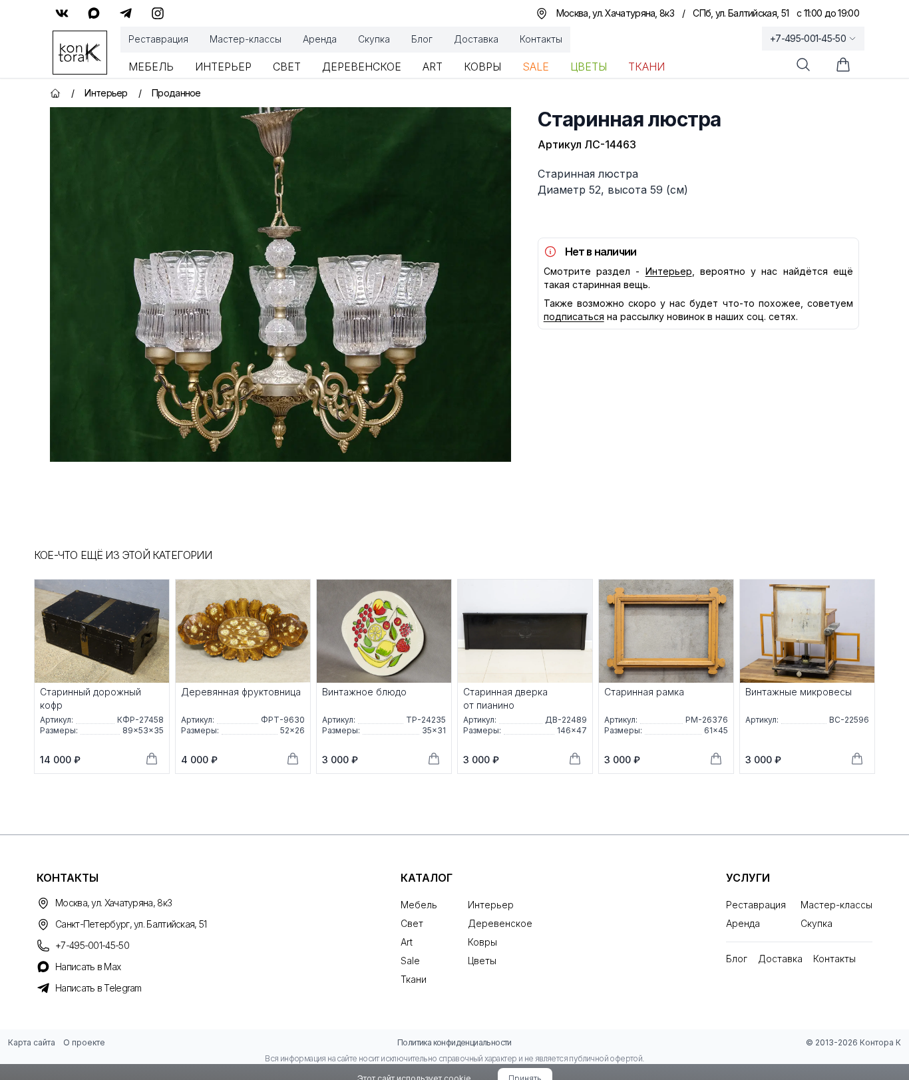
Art (433, 66)
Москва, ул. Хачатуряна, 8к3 (113, 902)
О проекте (84, 1042)
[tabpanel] (280, 284)
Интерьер (223, 66)
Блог (422, 39)
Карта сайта (31, 1042)
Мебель (151, 66)
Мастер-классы (245, 39)
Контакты (541, 39)
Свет (287, 66)
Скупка (374, 39)
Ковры (482, 66)
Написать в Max (87, 966)
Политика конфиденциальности (454, 1042)
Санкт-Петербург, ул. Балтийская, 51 (131, 924)
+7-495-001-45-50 (808, 38)
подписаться (574, 316)
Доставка (476, 39)
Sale (535, 66)
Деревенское (361, 66)
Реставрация (158, 39)
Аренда (320, 39)
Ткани (646, 66)
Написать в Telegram (98, 987)
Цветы (588, 66)
